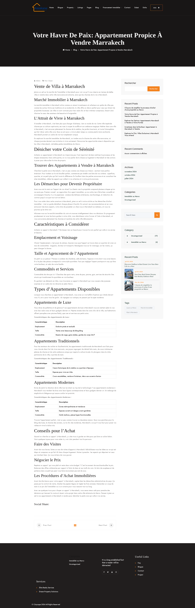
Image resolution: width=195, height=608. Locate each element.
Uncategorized (130, 200)
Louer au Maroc (131, 308)
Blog (97, 7)
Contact (127, 7)
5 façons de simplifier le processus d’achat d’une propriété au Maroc (140, 109)
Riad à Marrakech (132, 312)
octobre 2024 (130, 175)
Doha (145, 7)
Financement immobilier (111, 7)
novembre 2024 (130, 171)
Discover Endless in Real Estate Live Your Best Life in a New (141, 265)
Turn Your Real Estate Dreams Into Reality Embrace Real (145, 275)
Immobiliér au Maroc (132, 196)
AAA (155, 8)
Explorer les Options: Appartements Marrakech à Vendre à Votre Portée (142, 122)
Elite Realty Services (46, 587)
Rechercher (130, 83)
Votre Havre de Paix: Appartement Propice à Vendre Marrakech (141, 115)
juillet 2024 (129, 178)
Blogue (60, 7)
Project (140, 575)
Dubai (136, 7)
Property (70, 7)
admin (38, 81)
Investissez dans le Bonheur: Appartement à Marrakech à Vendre (141, 128)
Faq (139, 563)
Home (51, 7)
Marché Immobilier (147, 308)
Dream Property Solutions (48, 591)
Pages (89, 7)
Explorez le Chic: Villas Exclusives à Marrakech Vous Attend (142, 134)
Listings (80, 7)
